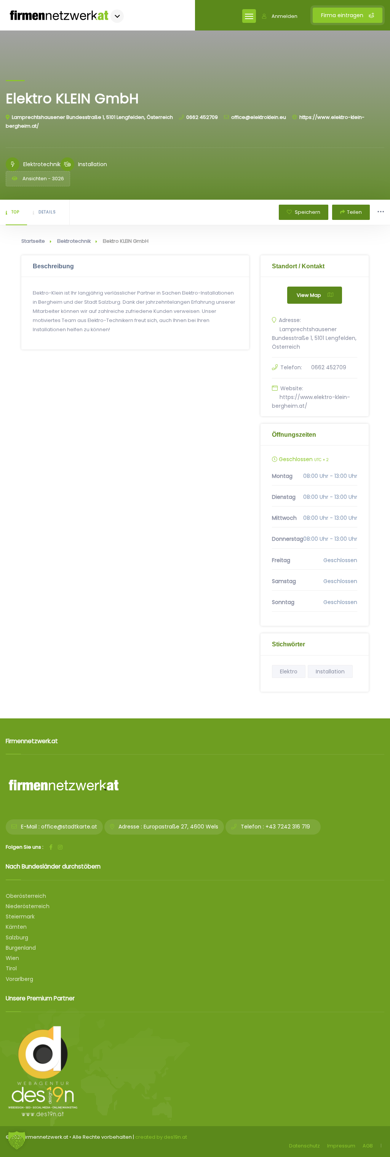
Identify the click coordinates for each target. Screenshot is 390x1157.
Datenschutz (304, 1145)
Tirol (11, 968)
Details (47, 212)
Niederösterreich (28, 906)
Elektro (288, 671)
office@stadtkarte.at (69, 826)
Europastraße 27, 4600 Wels (181, 826)
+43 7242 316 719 (287, 826)
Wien (12, 958)
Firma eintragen (343, 15)
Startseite (33, 241)
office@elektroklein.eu (258, 117)
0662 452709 (202, 117)
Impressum (341, 1145)
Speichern (307, 212)
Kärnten (16, 927)
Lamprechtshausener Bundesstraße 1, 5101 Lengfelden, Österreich (92, 117)
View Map (309, 295)
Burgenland (21, 948)
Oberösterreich (26, 896)
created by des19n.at (161, 1137)
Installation (330, 671)
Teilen (354, 212)
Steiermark (20, 916)
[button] (17, 1140)
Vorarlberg (19, 979)
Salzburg (17, 937)
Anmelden (284, 16)
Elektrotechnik (74, 241)
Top (15, 212)
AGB (368, 1145)
